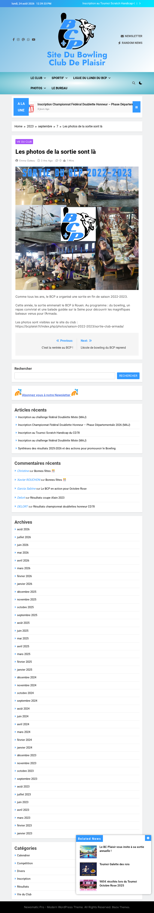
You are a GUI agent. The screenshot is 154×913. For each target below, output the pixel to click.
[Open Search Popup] (133, 82)
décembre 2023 (26, 755)
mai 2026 (23, 552)
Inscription (23, 878)
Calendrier (23, 855)
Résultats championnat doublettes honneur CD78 (64, 506)
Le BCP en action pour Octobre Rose (64, 488)
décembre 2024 (26, 677)
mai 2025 (23, 638)
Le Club (36, 78)
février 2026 (24, 576)
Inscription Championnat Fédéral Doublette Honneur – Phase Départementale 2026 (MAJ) (85, 104)
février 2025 (24, 661)
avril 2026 (23, 560)
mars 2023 (23, 817)
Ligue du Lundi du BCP (90, 78)
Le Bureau (59, 88)
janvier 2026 (24, 584)
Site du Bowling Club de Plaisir (77, 58)
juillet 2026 (24, 537)
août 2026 (23, 529)
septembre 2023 (27, 779)
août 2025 (23, 623)
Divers (21, 871)
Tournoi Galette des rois (115, 864)
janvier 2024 (24, 747)
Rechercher (23, 369)
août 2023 (23, 786)
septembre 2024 (27, 700)
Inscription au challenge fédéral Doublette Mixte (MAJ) (52, 417)
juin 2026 (22, 545)
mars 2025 (23, 654)
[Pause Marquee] (136, 107)
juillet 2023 (24, 794)
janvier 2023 (24, 833)
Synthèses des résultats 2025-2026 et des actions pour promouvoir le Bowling (67, 448)
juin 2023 (22, 802)
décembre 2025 (26, 591)
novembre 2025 (26, 599)
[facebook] (14, 39)
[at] (23, 39)
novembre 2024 (26, 685)
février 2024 (24, 740)
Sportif (58, 78)
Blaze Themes (120, 907)
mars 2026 (23, 568)
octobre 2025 (25, 607)
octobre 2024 (25, 693)
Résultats (23, 886)
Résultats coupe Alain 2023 (47, 497)
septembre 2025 (27, 615)
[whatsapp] (28, 39)
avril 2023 (23, 810)
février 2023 (24, 825)
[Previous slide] (134, 3)
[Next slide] (139, 3)
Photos (36, 88)
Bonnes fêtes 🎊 (44, 471)
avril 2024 (23, 724)
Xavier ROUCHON (28, 480)
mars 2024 (23, 732)
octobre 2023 (25, 771)
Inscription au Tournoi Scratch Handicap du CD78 (107, 3)
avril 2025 (23, 646)
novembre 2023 (26, 763)
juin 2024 (22, 716)
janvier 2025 (24, 669)
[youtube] (33, 39)
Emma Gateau (27, 160)
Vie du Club (24, 142)
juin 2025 (22, 630)
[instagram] (18, 39)
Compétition (25, 863)
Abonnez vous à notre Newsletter (46, 395)
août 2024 (23, 708)
